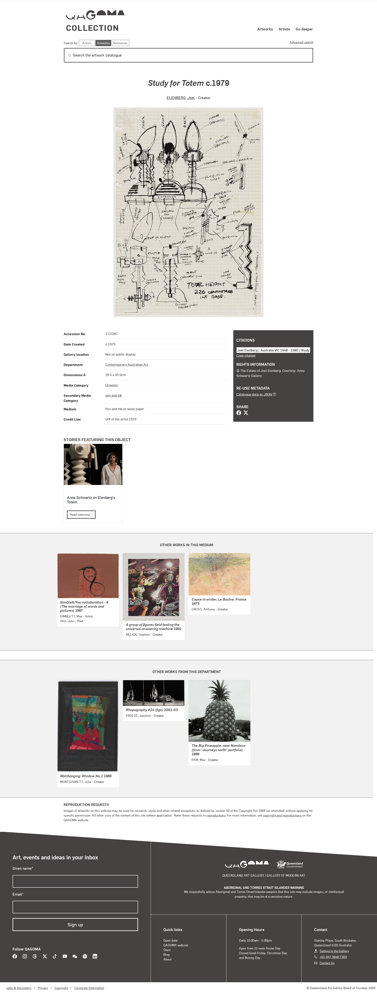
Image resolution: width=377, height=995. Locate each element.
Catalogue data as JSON (254, 394)
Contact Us (327, 963)
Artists (284, 28)
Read (80, 514)
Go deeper (304, 28)
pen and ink (113, 395)
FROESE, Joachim (138, 715)
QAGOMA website (175, 945)
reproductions (216, 815)
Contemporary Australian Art (126, 364)
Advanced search (301, 42)
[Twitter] (245, 413)
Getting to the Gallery (334, 951)
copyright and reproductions (282, 815)
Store (167, 950)
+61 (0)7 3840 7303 (333, 957)
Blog (166, 954)
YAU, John (67, 621)
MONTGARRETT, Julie (75, 782)
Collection (92, 27)
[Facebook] (238, 413)
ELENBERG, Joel (181, 97)
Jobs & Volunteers (18, 988)
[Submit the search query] (67, 55)
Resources (120, 43)
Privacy (43, 988)
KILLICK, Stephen (138, 634)
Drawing (111, 385)
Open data (170, 940)
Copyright (61, 988)
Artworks (265, 28)
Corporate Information (89, 988)
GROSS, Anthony (203, 609)
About (167, 959)
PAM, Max (198, 760)
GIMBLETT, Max (71, 616)
